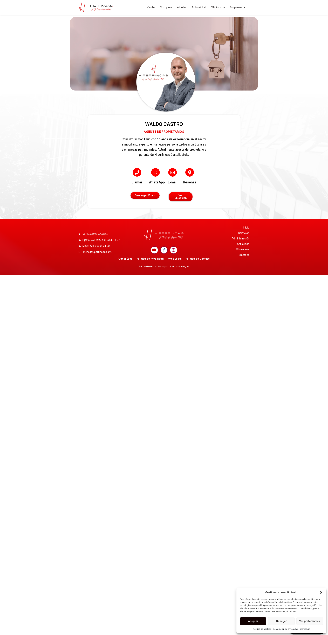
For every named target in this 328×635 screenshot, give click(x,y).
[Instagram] (173, 250)
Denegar (281, 621)
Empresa (236, 7)
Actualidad (199, 7)
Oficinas (216, 7)
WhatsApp (157, 182)
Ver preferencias (309, 621)
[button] (321, 592)
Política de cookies (262, 629)
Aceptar (253, 621)
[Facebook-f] (164, 250)
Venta (151, 7)
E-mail (172, 182)
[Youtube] (154, 250)
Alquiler (182, 7)
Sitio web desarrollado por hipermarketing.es (164, 266)
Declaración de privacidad (285, 629)
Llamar (137, 182)
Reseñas (189, 182)
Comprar (166, 7)
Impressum (305, 629)
